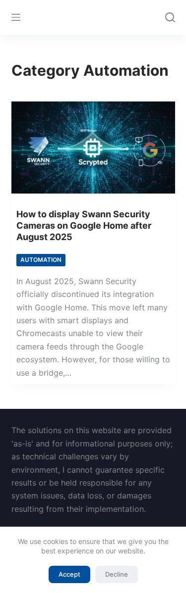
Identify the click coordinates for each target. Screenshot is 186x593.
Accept (69, 574)
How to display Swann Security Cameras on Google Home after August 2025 (83, 226)
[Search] (170, 17)
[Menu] (15, 17)
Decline (116, 574)
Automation (41, 259)
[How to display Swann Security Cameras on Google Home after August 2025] (93, 147)
